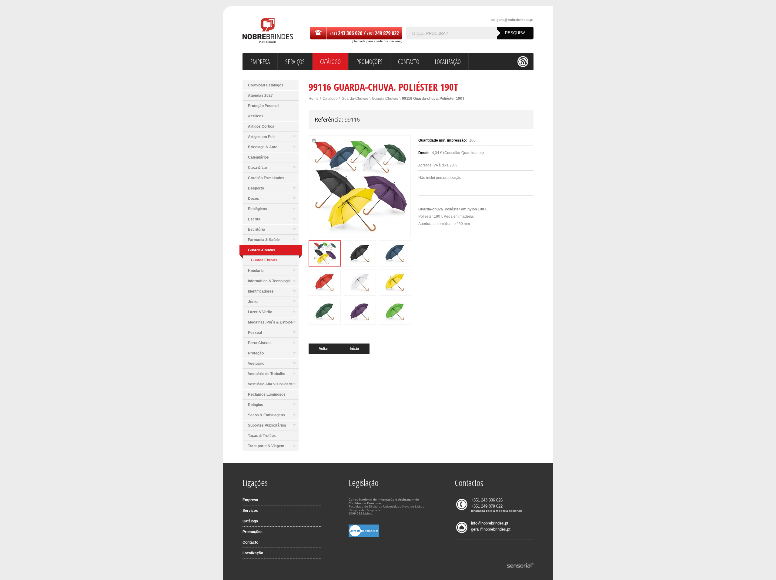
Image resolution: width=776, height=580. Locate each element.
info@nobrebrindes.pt (489, 523)
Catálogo (330, 98)
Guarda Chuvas (264, 260)
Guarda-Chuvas (355, 98)
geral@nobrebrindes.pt (515, 20)
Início (354, 349)
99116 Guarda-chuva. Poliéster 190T (433, 98)
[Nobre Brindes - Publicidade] (267, 31)
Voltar (324, 349)
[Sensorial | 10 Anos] (520, 565)
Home (314, 98)
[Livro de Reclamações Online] (364, 536)
